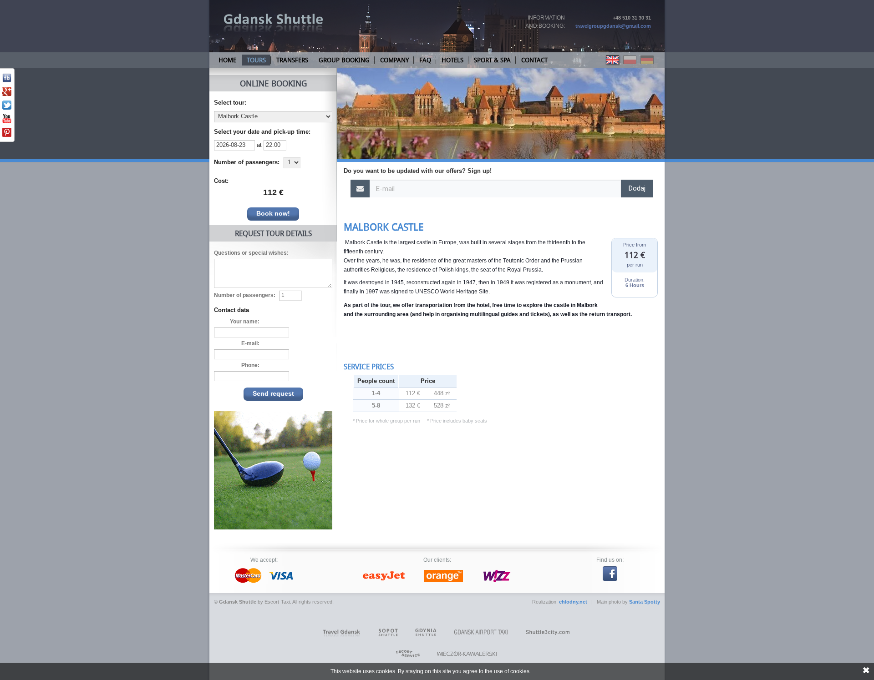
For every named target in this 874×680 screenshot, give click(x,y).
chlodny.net (573, 601)
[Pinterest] (6, 135)
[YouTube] (6, 121)
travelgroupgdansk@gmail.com (613, 26)
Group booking (344, 59)
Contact (534, 59)
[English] (613, 64)
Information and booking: (545, 22)
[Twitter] (6, 108)
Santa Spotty (644, 601)
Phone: (250, 365)
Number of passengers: (244, 295)
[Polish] (630, 64)
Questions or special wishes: (251, 253)
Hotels (452, 59)
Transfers (292, 59)
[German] (648, 64)
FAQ (425, 59)
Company (394, 59)
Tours (256, 59)
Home (227, 59)
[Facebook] (6, 80)
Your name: (244, 321)
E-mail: (250, 343)
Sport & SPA (492, 59)
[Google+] (6, 94)
